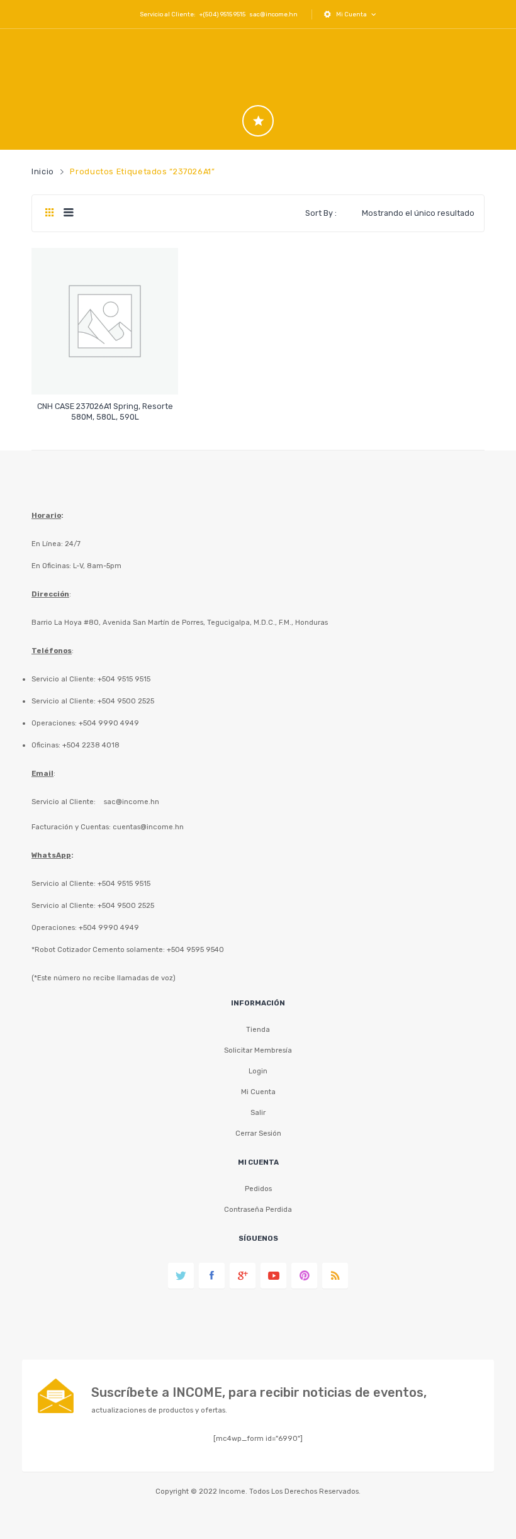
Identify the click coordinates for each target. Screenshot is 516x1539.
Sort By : (321, 213)
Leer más (104, 411)
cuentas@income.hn (148, 826)
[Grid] (49, 213)
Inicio (42, 171)
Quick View (107, 374)
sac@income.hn (273, 14)
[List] (68, 213)
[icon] (258, 120)
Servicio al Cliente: (63, 801)
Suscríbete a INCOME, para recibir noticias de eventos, (259, 1392)
